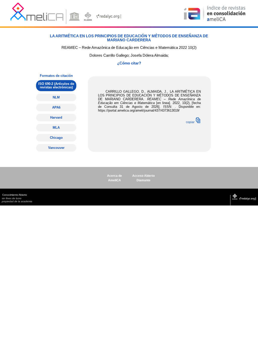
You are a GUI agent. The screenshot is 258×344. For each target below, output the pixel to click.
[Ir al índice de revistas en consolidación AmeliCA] (215, 21)
